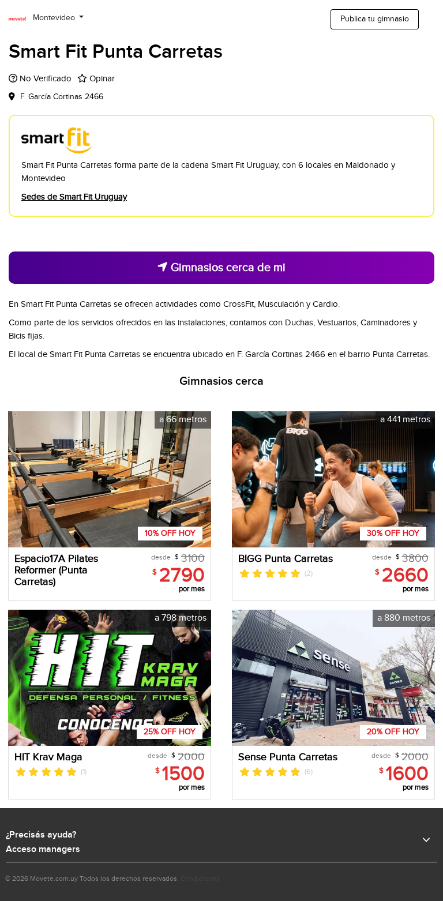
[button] (201, 479)
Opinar (102, 79)
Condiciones (200, 878)
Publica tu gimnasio (374, 19)
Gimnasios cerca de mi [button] (227, 268)
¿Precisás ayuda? (41, 835)
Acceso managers (43, 849)
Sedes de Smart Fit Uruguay (74, 197)
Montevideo (55, 17)
